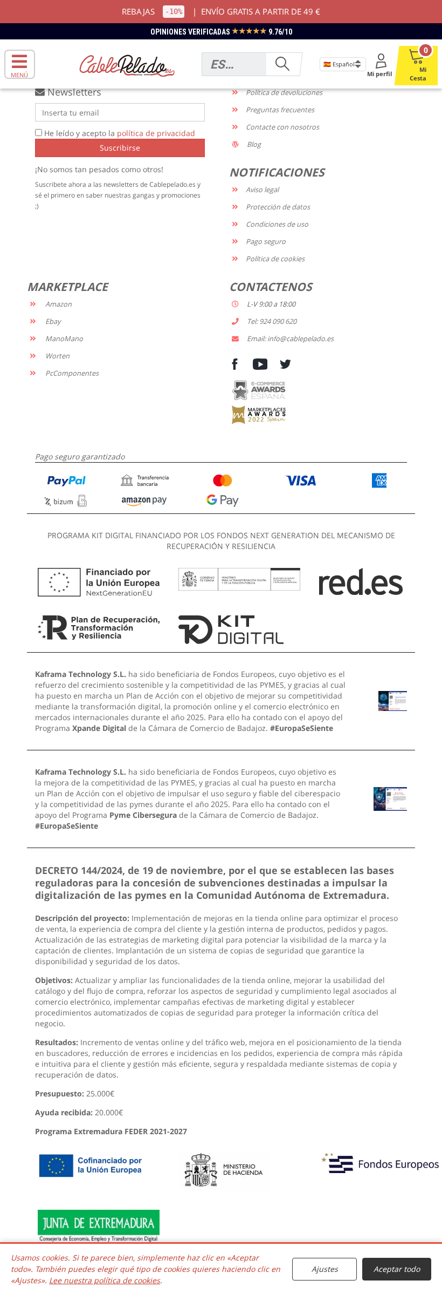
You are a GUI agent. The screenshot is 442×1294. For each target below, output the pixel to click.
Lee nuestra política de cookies (104, 1280)
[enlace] (392, 700)
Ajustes (325, 1269)
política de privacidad (156, 133)
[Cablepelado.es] (127, 64)
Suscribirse (120, 148)
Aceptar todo (397, 1269)
